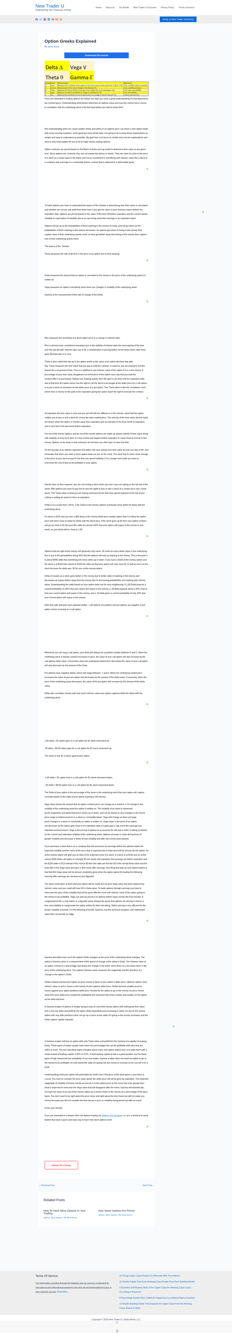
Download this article (96, 55)
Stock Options (57, 1217)
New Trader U (49, 5)
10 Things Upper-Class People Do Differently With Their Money (149, 1276)
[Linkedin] (49, 19)
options (47, 1217)
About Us (110, 7)
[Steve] (57, 19)
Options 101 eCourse (112, 1115)
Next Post (149, 1185)
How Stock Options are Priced (116, 1210)
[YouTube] (53, 19)
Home (99, 7)
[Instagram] (45, 19)
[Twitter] (40, 19)
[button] (178, 19)
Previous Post (46, 1185)
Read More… (63, 1292)
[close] (117, 1322)
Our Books (124, 7)
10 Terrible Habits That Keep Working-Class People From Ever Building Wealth (157, 1282)
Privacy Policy (167, 7)
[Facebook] (36, 19)
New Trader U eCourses (144, 7)
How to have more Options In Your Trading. (65, 1212)
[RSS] (61, 19)
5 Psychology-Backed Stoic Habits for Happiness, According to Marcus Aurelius (157, 1298)
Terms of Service (186, 7)
